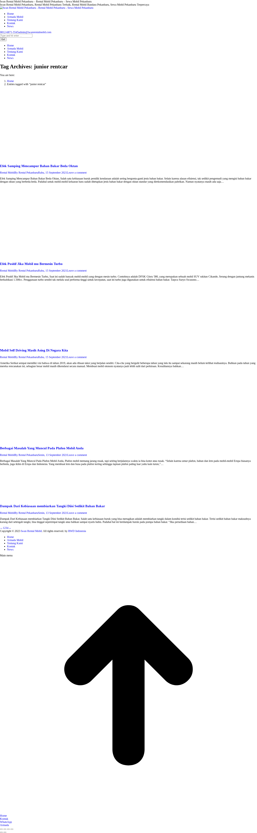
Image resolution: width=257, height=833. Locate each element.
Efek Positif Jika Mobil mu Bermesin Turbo (31, 264)
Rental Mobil (7, 172)
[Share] (4, 829)
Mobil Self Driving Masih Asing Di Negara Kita (34, 350)
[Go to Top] (128, 812)
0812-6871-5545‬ (9, 32)
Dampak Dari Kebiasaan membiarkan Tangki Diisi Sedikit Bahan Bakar (52, 506)
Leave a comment (77, 172)
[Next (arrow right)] (4, 832)
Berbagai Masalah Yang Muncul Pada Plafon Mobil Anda (42, 448)
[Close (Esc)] (1, 829)
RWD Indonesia (77, 531)
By (26, 172)
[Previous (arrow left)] (1, 832)
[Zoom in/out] (11, 829)
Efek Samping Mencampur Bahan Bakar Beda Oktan (39, 166)
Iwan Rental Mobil (31, 531)
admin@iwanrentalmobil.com (35, 32)
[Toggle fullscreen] (8, 829)
